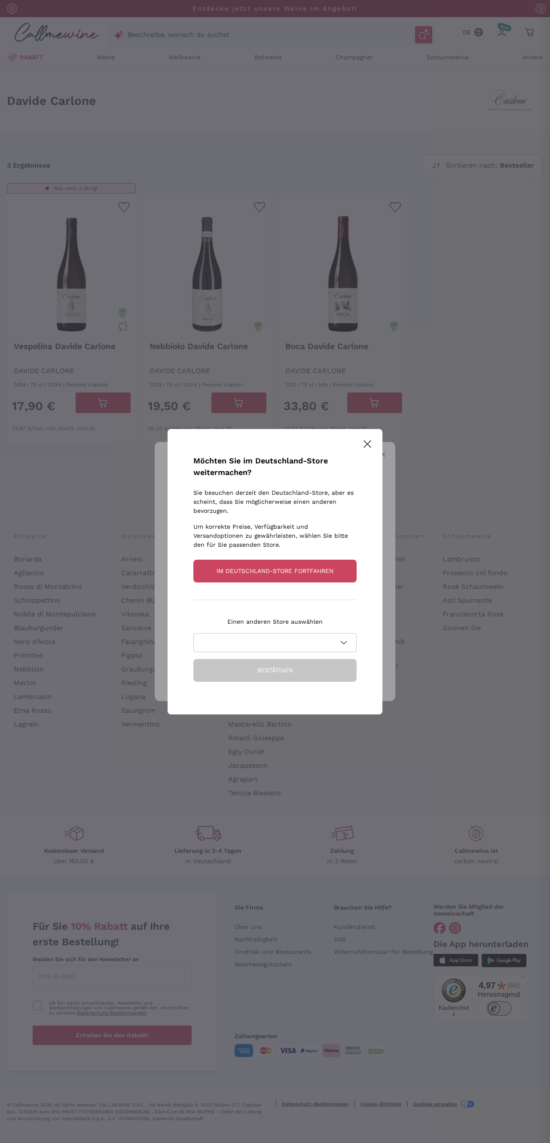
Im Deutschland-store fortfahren (275, 570)
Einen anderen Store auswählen (275, 621)
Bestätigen (275, 670)
